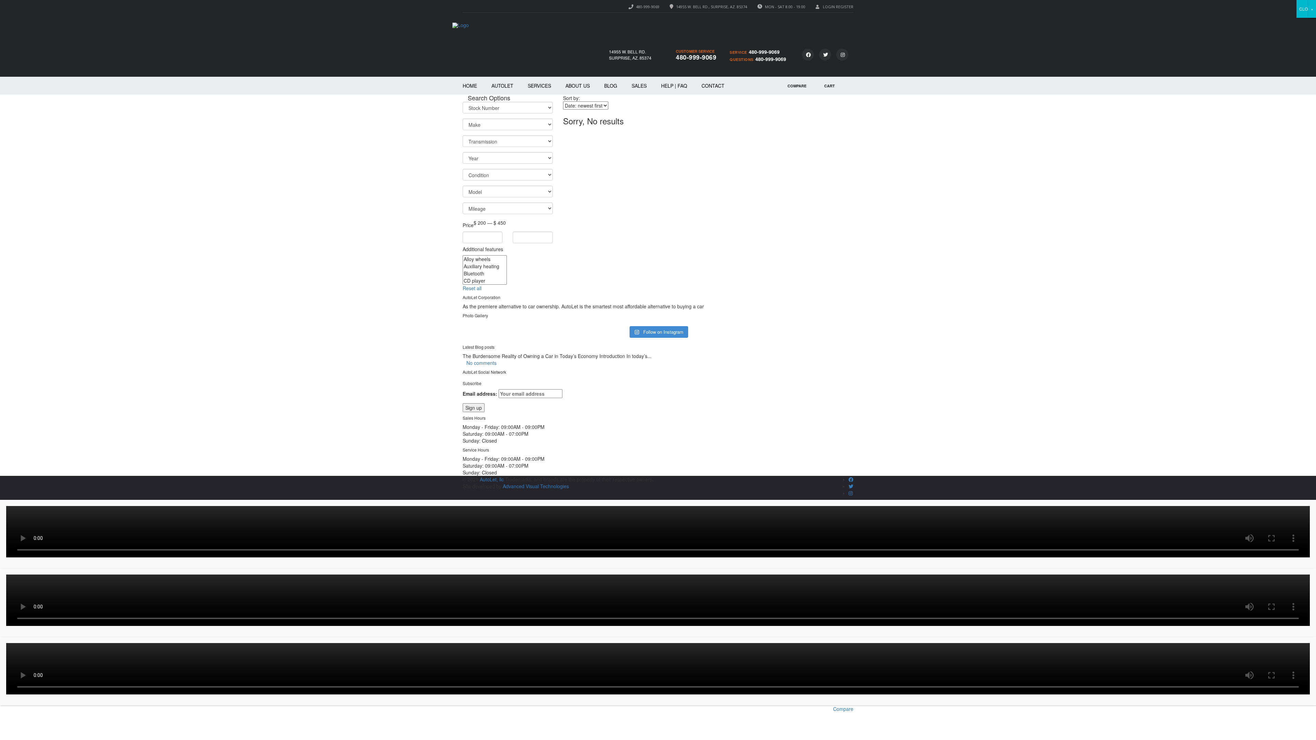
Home (470, 85)
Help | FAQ (674, 85)
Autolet (502, 85)
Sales (639, 85)
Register (844, 6)
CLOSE (1306, 9)
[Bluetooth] (485, 273)
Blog (610, 85)
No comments (481, 362)
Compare (843, 708)
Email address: (481, 393)
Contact (713, 85)
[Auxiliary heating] (485, 266)
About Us (577, 85)
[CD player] (485, 280)
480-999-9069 (647, 6)
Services (539, 85)
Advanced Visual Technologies (536, 486)
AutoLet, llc (491, 479)
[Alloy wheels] (485, 259)
